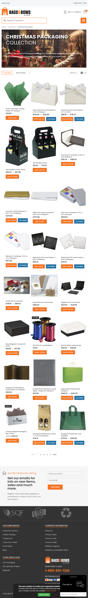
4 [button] (47, 454)
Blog (4, 550)
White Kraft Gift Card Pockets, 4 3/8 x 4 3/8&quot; (72, 258)
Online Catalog (9, 534)
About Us (49, 530)
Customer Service (10, 530)
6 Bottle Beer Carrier (40, 163)
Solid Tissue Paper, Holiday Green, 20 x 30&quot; (15, 110)
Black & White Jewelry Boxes (71, 345)
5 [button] (50, 454)
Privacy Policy (51, 534)
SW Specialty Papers (11, 566)
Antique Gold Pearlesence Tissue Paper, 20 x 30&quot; (15, 389)
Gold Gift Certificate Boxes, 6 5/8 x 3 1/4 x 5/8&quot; (16, 212)
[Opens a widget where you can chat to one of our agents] (73, 585)
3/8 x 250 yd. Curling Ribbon (42, 345)
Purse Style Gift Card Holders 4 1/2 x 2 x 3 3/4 (72, 111)
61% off (8, 406)
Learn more (51, 591)
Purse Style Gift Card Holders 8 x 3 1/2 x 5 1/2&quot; (44, 111)
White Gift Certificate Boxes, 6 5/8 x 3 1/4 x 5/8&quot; (43, 213)
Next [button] (55, 454)
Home (4, 27)
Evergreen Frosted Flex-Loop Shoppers (71, 435)
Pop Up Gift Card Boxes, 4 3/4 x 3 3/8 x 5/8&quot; (72, 156)
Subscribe (55, 487)
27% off (35, 318)
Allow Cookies (44, 595)
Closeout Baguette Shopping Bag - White (16, 433)
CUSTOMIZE (51, 119)
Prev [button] (33, 454)
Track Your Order (10, 542)
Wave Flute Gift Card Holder (43, 302)
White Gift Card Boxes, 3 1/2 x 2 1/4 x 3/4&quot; (16, 257)
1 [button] (37, 454)
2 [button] (40, 454)
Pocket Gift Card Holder (14, 301)
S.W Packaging (9, 562)
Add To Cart (12, 118)
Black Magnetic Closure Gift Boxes (16, 345)
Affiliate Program (52, 546)
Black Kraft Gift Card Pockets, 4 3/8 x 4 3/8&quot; (44, 258)
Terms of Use (50, 538)
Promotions (7, 546)
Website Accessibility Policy (56, 550)
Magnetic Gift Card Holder (70, 302)
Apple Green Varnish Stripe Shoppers (70, 390)
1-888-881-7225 (79, 3)
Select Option (39, 119)
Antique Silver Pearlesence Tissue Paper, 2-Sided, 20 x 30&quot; (44, 390)
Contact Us (7, 538)
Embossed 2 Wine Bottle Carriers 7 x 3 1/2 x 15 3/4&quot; (44, 435)
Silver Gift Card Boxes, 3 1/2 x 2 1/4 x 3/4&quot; (71, 213)
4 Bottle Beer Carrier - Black (15, 170)
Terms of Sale (51, 542)
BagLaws (6, 570)
